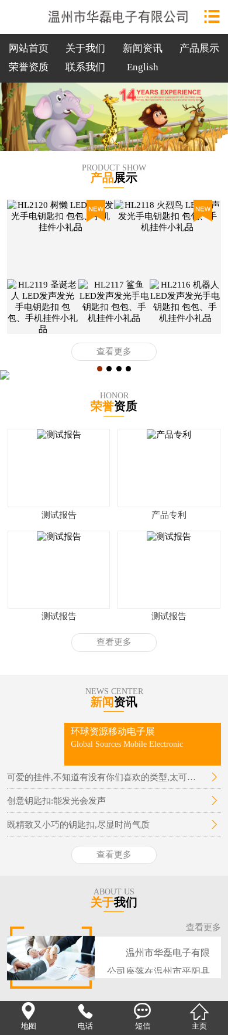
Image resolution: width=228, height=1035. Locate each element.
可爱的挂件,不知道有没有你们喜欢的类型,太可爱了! (105, 777)
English (142, 67)
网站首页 (29, 48)
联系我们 (85, 67)
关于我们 (85, 48)
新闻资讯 (143, 48)
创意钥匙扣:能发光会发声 (56, 800)
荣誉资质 (29, 67)
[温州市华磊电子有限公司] (114, 14)
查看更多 (114, 351)
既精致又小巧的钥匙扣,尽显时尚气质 (78, 824)
